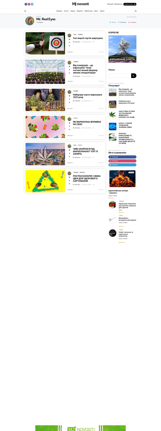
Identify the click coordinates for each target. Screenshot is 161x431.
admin (120, 210)
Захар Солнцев (112, 196)
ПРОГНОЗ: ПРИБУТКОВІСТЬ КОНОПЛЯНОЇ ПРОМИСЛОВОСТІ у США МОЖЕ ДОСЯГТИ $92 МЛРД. (127, 138)
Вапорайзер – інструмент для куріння (127, 219)
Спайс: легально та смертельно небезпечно (126, 234)
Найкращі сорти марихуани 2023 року (87, 95)
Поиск (111, 69)
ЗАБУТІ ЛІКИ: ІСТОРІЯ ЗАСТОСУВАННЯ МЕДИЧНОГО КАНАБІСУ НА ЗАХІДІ (127, 114)
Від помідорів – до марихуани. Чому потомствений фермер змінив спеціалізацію (85, 69)
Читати (69, 52)
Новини (80, 34)
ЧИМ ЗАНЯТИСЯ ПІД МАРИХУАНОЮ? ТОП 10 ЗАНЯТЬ (85, 151)
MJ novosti (80, 4)
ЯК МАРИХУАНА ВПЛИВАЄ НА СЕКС (87, 123)
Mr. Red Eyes (76, 42)
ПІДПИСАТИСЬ (128, 4)
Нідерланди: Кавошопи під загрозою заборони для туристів (127, 206)
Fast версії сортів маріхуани (88, 38)
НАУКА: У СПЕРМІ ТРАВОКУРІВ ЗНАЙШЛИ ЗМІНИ (125, 125)
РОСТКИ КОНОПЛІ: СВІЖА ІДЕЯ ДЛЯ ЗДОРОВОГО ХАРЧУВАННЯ (87, 178)
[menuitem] (110, 4)
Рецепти (82, 172)
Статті (75, 118)
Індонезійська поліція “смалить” (118, 192)
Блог (75, 34)
